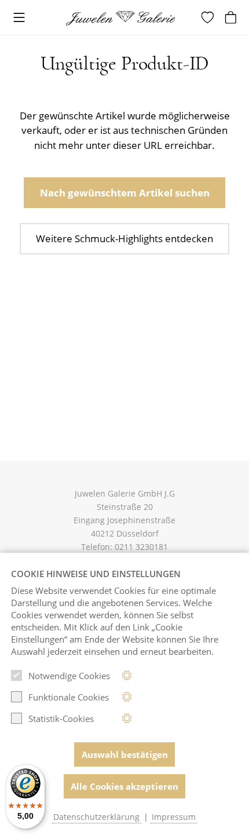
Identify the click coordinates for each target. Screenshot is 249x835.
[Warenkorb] (232, 17)
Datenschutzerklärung (96, 817)
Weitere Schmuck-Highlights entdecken (124, 238)
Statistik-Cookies (61, 718)
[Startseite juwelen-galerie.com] (124, 18)
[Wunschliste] (209, 17)
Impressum (174, 817)
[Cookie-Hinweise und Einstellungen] (127, 675)
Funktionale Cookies (68, 697)
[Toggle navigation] (19, 18)
